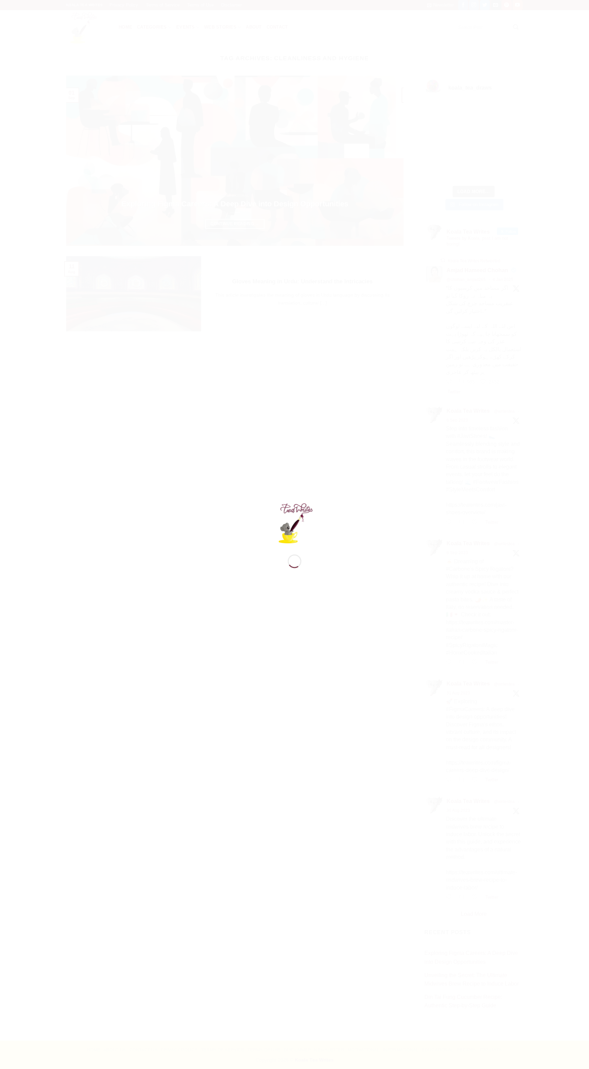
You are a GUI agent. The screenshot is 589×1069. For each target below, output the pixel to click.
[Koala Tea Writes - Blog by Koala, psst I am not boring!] (294, 522)
